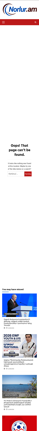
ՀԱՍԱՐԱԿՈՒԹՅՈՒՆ (11, 314)
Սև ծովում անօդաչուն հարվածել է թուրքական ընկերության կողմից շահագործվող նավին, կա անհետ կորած (18, 404)
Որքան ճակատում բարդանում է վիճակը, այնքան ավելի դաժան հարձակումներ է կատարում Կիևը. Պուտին (18, 322)
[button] (4, 22)
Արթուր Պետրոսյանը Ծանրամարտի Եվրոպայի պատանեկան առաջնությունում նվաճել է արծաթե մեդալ (18, 363)
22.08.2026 (11, 328)
